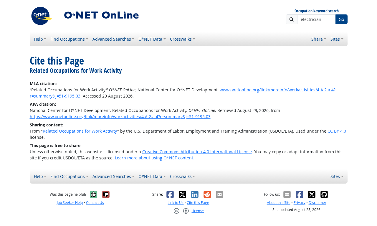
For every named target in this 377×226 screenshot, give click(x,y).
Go (341, 19)
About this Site (278, 202)
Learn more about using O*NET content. (154, 158)
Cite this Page (198, 202)
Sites (335, 39)
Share (317, 39)
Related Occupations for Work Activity (80, 131)
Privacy (299, 202)
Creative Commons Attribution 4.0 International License (197, 151)
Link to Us (175, 202)
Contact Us (95, 202)
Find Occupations (67, 39)
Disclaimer (317, 202)
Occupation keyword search (317, 11)
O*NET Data (150, 39)
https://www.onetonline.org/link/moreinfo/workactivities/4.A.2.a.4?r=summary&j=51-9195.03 (120, 116)
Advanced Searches (111, 39)
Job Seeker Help (70, 202)
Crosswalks (181, 39)
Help (38, 39)
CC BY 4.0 (337, 131)
